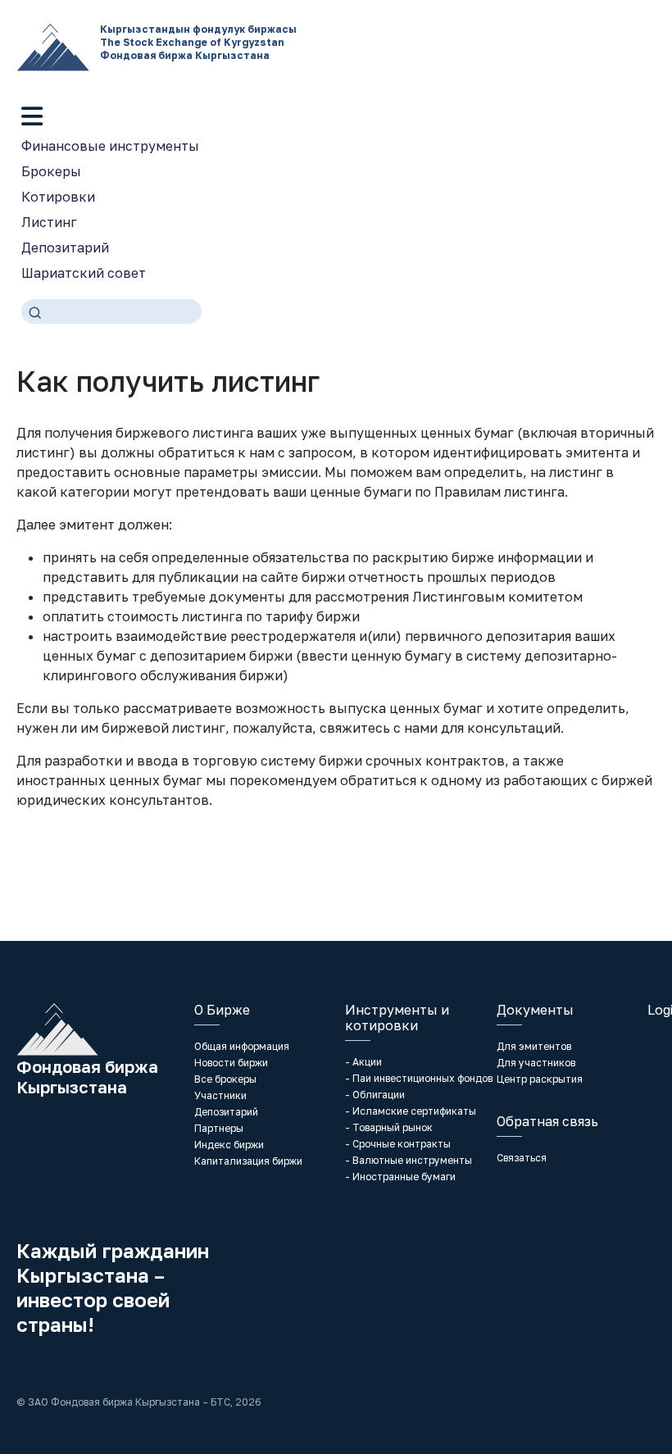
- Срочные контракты (398, 1144)
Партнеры (218, 1128)
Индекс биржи (229, 1144)
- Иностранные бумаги (400, 1176)
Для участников (536, 1062)
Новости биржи (231, 1062)
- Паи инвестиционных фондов (419, 1078)
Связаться (522, 1158)
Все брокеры (225, 1079)
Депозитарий (65, 247)
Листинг (49, 222)
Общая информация (241, 1046)
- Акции (363, 1062)
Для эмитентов (534, 1046)
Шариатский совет (83, 273)
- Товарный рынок (389, 1127)
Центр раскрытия (540, 1079)
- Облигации (375, 1094)
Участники (220, 1095)
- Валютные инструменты (408, 1160)
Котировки (58, 197)
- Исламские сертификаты (410, 1111)
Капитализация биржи (248, 1161)
